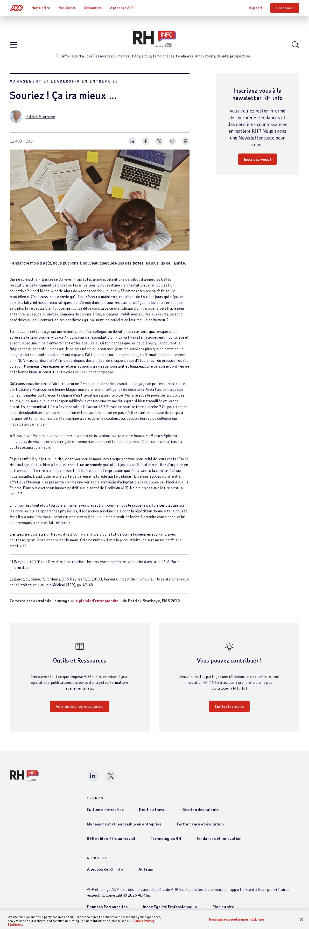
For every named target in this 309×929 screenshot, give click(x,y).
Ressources (93, 8)
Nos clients (67, 8)
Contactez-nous (229, 706)
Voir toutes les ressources (80, 706)
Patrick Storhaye (40, 116)
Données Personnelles (107, 906)
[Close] (301, 919)
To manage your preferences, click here (236, 919)
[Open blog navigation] (13, 45)
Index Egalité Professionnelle (170, 906)
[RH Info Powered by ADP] (154, 39)
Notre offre (41, 8)
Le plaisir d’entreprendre (96, 600)
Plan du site (223, 906)
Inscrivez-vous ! (257, 159)
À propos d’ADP (121, 8)
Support (256, 8)
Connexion (284, 8)
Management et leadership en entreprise (64, 81)
